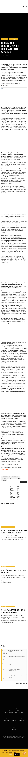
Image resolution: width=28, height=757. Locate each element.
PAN (19, 478)
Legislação (13, 478)
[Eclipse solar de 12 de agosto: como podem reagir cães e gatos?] (14, 515)
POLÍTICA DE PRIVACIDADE (9, 712)
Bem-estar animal (15, 476)
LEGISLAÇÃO (13, 39)
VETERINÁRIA (11, 527)
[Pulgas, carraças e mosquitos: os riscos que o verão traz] (14, 595)
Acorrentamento (6, 476)
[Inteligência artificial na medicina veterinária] (14, 555)
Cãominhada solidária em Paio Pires (16, 656)
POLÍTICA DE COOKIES (19, 712)
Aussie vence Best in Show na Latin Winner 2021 (17, 493)
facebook (6, 720)
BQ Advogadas (5, 478)
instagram (21, 720)
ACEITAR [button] (16, 754)
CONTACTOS (17, 710)
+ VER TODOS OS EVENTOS (21, 683)
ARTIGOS (5, 39)
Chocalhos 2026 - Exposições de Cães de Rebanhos (15, 670)
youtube (14, 720)
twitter (14, 729)
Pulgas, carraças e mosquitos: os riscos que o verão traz (13, 611)
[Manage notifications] (24, 753)
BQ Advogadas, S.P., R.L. (7, 469)
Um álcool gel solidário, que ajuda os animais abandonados (10, 493)
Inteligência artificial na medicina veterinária (13, 571)
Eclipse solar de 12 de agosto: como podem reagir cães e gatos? (14, 531)
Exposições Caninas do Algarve (15, 663)
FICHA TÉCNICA (16, 709)
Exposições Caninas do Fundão (15, 650)
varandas (5, 480)
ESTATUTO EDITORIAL (7, 709)
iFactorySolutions (20, 737)
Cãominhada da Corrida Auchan (15, 675)
